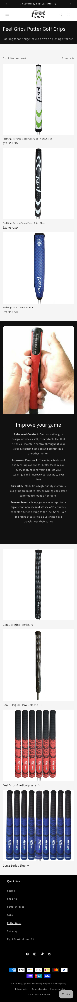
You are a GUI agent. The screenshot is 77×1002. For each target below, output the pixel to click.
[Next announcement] (70, 4)
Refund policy (59, 983)
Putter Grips (14, 923)
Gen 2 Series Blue (14, 865)
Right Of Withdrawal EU (20, 939)
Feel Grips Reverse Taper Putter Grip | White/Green (27, 138)
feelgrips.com (24, 983)
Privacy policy (21, 989)
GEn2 (10, 914)
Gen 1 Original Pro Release (20, 705)
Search (11, 890)
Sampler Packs (15, 906)
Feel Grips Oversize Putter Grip (18, 307)
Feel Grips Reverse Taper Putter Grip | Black (24, 223)
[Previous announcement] (7, 4)
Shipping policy (57, 989)
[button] (7, 14)
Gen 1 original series (16, 625)
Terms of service (39, 989)
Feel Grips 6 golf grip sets (19, 785)
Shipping (12, 931)
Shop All (12, 898)
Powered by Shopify (41, 983)
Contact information (40, 994)
